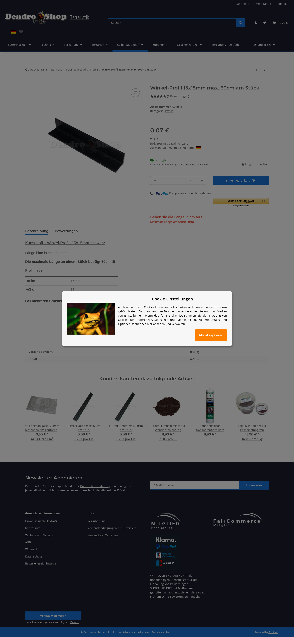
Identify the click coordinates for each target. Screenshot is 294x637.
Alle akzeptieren (211, 335)
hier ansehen (156, 324)
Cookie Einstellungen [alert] (172, 299)
